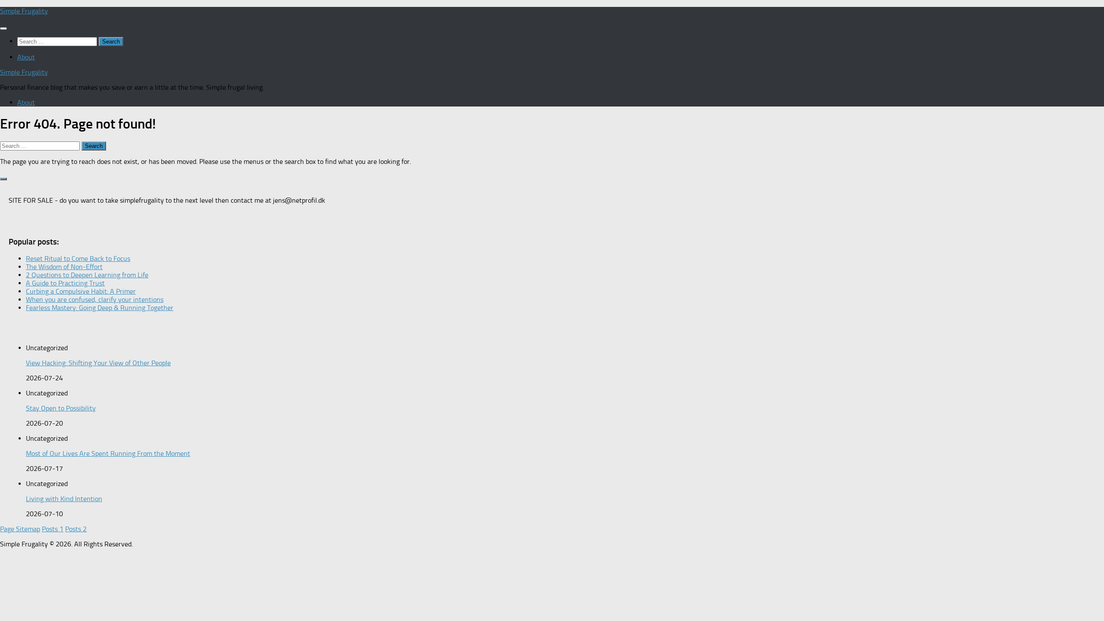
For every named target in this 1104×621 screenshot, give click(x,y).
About (26, 57)
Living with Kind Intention (64, 499)
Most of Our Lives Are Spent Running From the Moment (108, 453)
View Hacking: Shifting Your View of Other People (98, 363)
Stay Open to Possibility (61, 408)
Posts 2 (76, 529)
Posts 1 (52, 529)
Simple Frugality (24, 11)
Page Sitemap (20, 529)
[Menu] (3, 28)
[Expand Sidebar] (3, 179)
